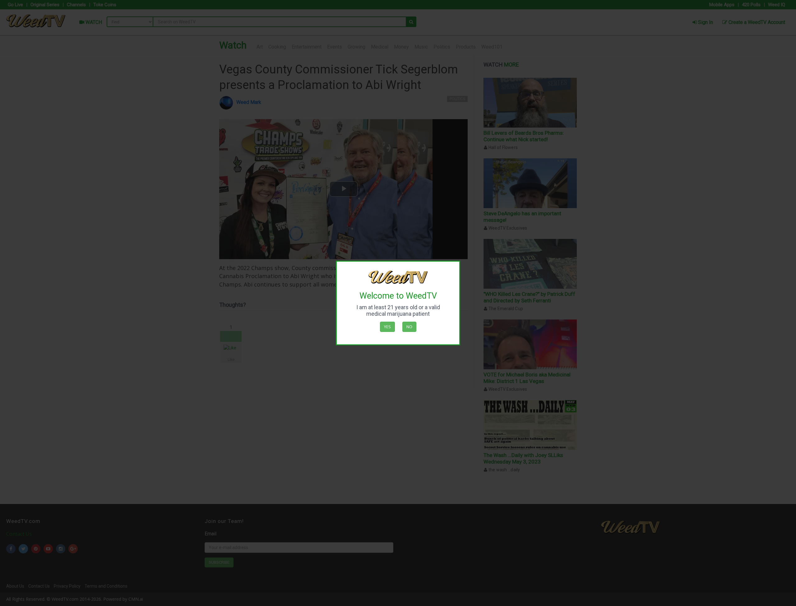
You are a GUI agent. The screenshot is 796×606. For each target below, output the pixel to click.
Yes (387, 326)
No (409, 326)
